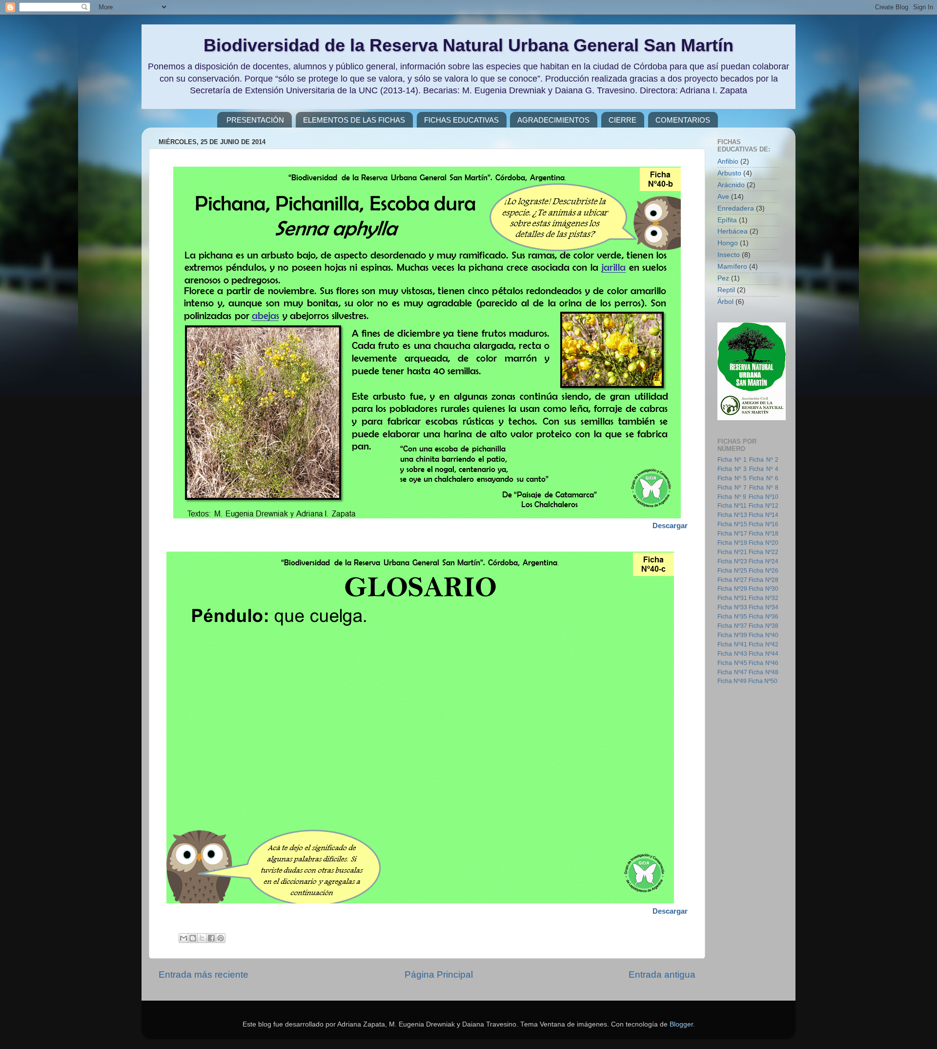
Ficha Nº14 (763, 515)
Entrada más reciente (203, 974)
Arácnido (731, 185)
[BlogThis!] (193, 938)
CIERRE (622, 120)
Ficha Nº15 (732, 524)
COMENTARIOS (682, 120)
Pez (723, 278)
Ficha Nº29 (732, 588)
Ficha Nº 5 (732, 478)
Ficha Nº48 (763, 672)
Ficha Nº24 (763, 561)
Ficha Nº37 (732, 625)
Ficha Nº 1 (732, 459)
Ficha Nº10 (764, 496)
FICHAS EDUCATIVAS (461, 120)
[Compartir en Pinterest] (220, 938)
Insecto (728, 254)
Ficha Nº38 (763, 625)
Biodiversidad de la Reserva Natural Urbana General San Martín (468, 45)
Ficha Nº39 (732, 635)
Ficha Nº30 (763, 588)
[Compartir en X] (202, 938)
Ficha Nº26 (763, 570)
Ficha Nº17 (732, 533)
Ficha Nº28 (763, 580)
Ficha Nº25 (732, 570)
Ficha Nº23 (732, 561)
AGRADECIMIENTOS (553, 120)
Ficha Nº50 (762, 681)
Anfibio (727, 161)
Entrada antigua (662, 974)
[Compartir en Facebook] (211, 938)
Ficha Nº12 (763, 505)
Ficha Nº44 (763, 653)
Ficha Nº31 (732, 598)
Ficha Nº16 (763, 524)
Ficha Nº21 (732, 552)
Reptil (726, 290)
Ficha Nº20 (763, 542)
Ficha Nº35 (732, 616)
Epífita (727, 220)
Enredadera (735, 208)
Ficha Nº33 (732, 607)
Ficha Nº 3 (732, 469)
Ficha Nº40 (763, 635)
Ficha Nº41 (732, 644)
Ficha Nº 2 (763, 459)
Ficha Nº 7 (732, 487)
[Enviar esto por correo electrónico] (183, 938)
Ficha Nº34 (763, 607)
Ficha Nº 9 (731, 496)
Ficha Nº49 (732, 681)
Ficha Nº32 (763, 598)
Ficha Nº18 (763, 533)
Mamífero (732, 266)
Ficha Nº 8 (763, 487)
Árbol (725, 301)
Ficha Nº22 (763, 552)
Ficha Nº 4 (763, 469)
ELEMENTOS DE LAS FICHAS (354, 120)
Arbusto (729, 173)
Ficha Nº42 (763, 644)
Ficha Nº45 (732, 663)
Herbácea (732, 231)
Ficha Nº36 (763, 616)
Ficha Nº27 (732, 580)
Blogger (681, 1024)
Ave (723, 196)
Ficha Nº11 (732, 505)
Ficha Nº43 (732, 653)
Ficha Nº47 (732, 672)
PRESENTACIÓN (255, 120)
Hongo (727, 243)
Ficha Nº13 (732, 515)
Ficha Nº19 (732, 542)
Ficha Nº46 (763, 663)
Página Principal (439, 974)
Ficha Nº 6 (763, 478)
